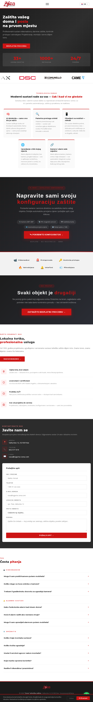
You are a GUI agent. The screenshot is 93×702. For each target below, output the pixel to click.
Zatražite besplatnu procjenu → (46, 312)
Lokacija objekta (13, 500)
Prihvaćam (83, 698)
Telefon (9, 483)
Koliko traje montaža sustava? (46, 637)
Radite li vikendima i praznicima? (46, 668)
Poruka (9, 517)
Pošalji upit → (46, 535)
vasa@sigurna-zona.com (19, 457)
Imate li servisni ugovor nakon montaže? (46, 653)
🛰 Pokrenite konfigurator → (46, 235)
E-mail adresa (12, 491)
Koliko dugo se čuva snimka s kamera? (46, 583)
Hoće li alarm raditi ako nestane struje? (46, 614)
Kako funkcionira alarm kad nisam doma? (46, 607)
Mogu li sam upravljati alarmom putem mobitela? (46, 622)
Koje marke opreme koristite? (46, 660)
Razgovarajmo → (12, 359)
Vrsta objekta (12, 509)
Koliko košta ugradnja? (46, 645)
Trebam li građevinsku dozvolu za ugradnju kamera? (46, 591)
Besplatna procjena (16, 46)
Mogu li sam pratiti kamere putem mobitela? (46, 576)
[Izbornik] (47, 4)
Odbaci (71, 698)
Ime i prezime (11, 474)
